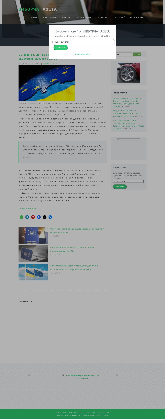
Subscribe (60, 47)
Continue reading (82, 54)
